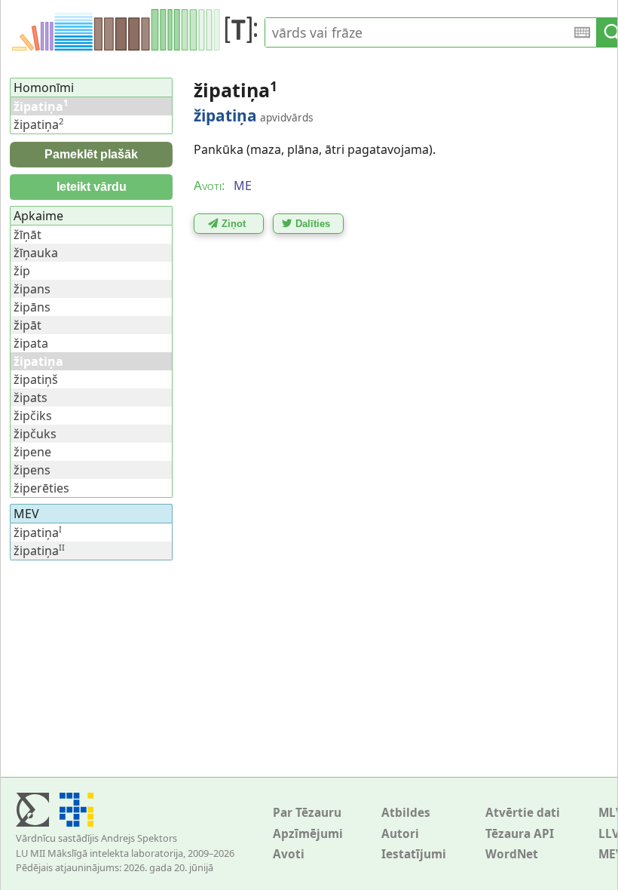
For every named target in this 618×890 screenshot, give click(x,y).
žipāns (32, 307)
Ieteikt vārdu (92, 186)
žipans (32, 289)
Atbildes (405, 813)
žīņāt (27, 234)
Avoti (288, 854)
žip (22, 270)
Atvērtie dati (522, 813)
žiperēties (41, 488)
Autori (400, 834)
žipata (31, 343)
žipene (32, 451)
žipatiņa (38, 124)
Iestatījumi (413, 854)
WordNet (511, 854)
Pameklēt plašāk (91, 154)
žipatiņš (36, 379)
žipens (32, 470)
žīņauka (36, 252)
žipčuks (35, 433)
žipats (30, 397)
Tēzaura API (519, 834)
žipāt (27, 325)
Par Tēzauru (307, 813)
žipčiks (33, 415)
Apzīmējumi (308, 834)
